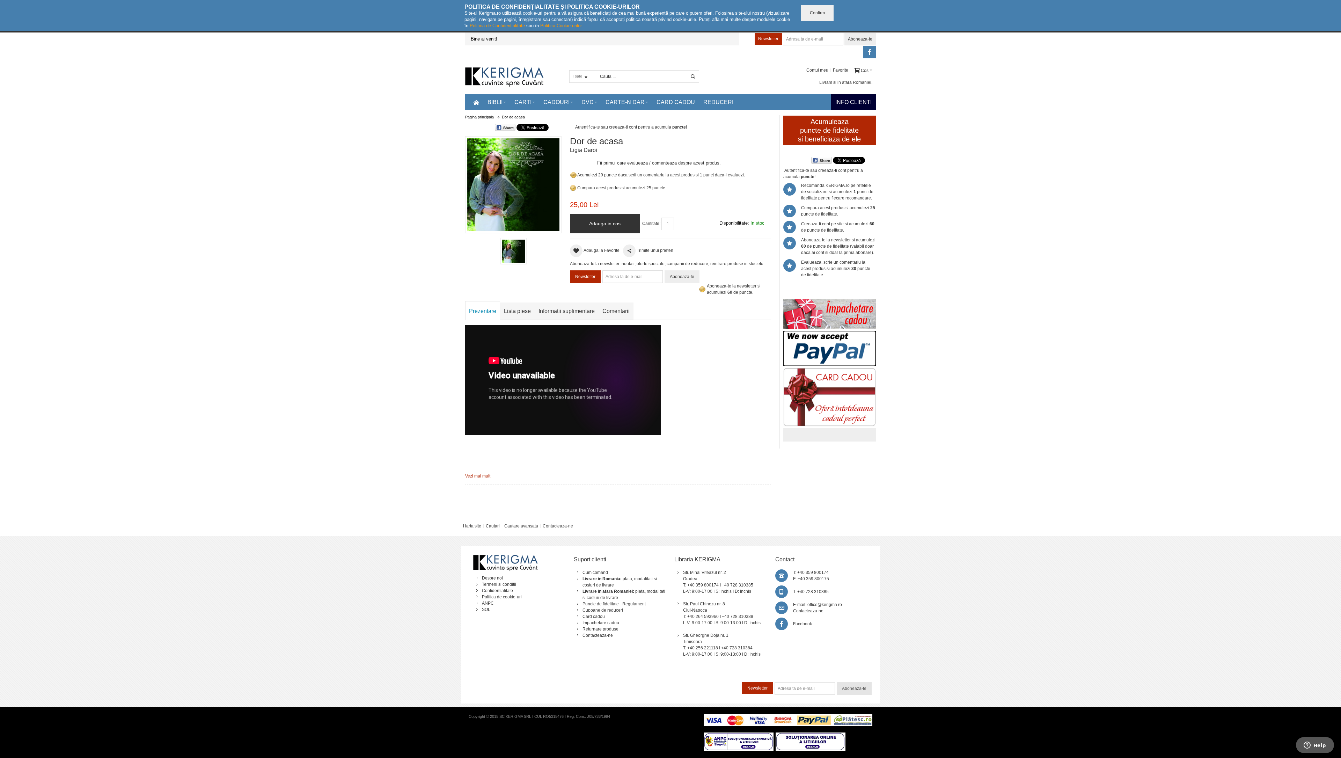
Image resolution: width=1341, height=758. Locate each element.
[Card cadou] (829, 371)
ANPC (488, 603)
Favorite (840, 70)
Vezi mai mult (477, 476)
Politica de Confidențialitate (497, 25)
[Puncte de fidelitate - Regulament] (573, 187)
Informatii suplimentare (566, 311)
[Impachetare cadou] (829, 302)
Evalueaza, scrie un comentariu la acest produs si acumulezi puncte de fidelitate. (835, 268)
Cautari (493, 526)
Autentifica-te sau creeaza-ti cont (606, 127)
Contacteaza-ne (558, 526)
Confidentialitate (497, 590)
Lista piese (517, 311)
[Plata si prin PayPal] (829, 333)
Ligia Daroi (583, 150)
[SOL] (810, 735)
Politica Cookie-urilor (560, 25)
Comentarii (616, 311)
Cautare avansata (521, 526)
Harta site (472, 526)
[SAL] (739, 735)
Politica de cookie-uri (502, 597)
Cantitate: (651, 223)
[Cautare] (693, 76)
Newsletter (768, 38)
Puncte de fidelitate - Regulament (614, 604)
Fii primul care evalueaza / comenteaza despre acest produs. (659, 163)
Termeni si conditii (499, 584)
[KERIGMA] (504, 76)
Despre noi (492, 578)
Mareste (512, 183)
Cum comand (595, 572)
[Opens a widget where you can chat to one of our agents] (1315, 746)
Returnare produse (600, 629)
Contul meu (817, 70)
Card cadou (593, 616)
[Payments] (788, 717)
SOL (486, 609)
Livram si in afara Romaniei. (845, 82)
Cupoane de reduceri (602, 610)
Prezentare (482, 311)
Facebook (802, 623)
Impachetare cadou (600, 622)
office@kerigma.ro (824, 604)
